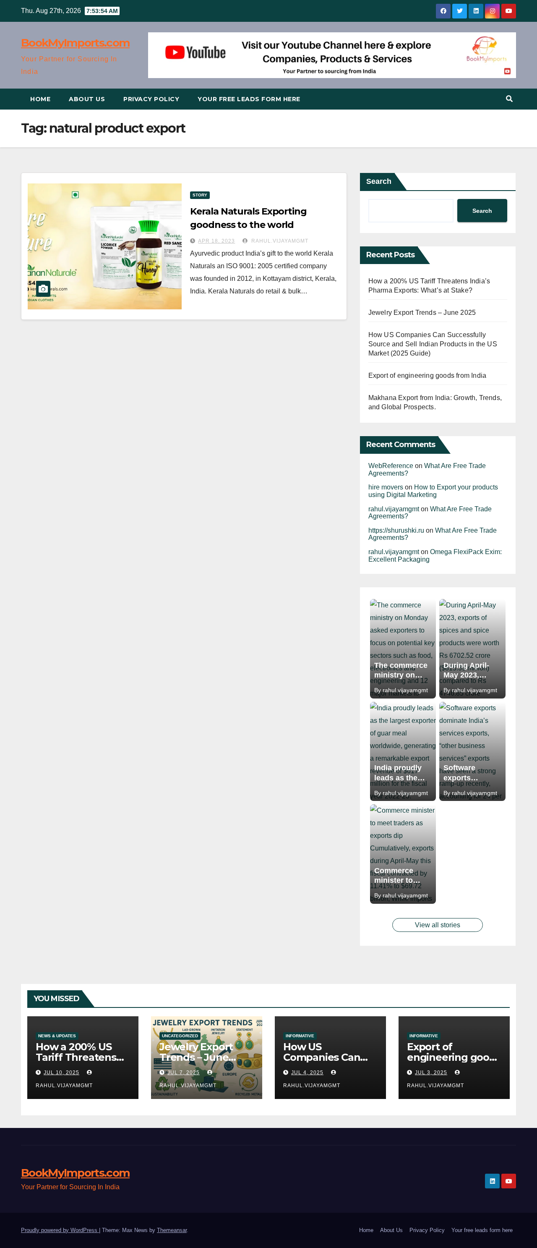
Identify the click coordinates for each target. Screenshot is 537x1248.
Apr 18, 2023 (216, 241)
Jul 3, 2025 (431, 1072)
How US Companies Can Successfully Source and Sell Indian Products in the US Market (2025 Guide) (432, 344)
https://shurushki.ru (396, 530)
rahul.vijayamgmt (279, 241)
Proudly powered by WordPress (60, 1230)
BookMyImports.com (75, 43)
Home (40, 99)
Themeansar (172, 1230)
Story (200, 195)
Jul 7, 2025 (183, 1072)
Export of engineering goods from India (427, 375)
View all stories (437, 925)
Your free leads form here (249, 99)
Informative (300, 1035)
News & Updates (57, 1035)
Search (378, 181)
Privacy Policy (151, 99)
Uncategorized (180, 1035)
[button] (509, 98)
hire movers (385, 487)
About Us (87, 99)
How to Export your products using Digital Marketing (433, 491)
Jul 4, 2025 (307, 1072)
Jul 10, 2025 (61, 1072)
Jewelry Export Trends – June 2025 (422, 312)
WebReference (390, 465)
